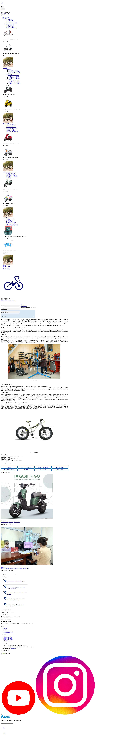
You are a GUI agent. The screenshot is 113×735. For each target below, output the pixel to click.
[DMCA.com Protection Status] (6, 653)
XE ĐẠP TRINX (9, 20)
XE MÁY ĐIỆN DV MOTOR (14, 83)
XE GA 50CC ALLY (10, 130)
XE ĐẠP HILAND (10, 26)
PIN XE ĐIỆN (9, 221)
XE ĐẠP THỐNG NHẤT (11, 23)
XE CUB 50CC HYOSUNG (12, 176)
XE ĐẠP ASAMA (10, 24)
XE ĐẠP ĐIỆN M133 (13, 70)
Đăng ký (7, 13)
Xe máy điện (8, 73)
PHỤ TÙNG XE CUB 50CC (12, 225)
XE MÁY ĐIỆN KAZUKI (14, 82)
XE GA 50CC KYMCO (11, 127)
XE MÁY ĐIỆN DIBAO (13, 80)
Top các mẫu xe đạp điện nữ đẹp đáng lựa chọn (10, 522)
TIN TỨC (5, 265)
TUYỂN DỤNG (6, 266)
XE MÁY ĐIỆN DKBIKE (14, 78)
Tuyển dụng (3, 305)
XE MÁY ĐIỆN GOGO (13, 77)
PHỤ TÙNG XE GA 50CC (11, 224)
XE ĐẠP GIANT (9, 19)
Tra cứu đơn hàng (6, 268)
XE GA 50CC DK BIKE (11, 125)
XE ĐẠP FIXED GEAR (26, 467)
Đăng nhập (3, 13)
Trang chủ (23, 304)
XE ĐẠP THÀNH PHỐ (9, 469)
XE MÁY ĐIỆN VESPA (13, 75)
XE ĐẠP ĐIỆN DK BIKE (14, 71)
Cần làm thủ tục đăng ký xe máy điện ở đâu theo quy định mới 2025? (15, 568)
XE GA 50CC (6, 123)
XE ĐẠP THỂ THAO (43, 467)
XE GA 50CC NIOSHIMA (11, 128)
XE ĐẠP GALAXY (10, 21)
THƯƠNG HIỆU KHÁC (11, 27)
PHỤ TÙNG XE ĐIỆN (11, 222)
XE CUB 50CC (6, 172)
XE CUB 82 (8, 177)
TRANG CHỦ (6, 17)
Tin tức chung (4, 309)
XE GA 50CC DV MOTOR (12, 131)
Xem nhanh (4, 316)
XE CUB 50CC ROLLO (11, 173)
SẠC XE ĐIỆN (9, 220)
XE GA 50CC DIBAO (10, 124)
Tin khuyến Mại (4, 312)
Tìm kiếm (3, 9)
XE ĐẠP (5, 18)
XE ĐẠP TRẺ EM (60, 467)
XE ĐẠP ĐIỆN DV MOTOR (14, 72)
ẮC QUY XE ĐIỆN (10, 219)
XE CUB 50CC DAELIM (11, 175)
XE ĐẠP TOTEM (9, 25)
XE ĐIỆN (5, 68)
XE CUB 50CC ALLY (10, 174)
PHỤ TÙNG (6, 218)
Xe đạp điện (8, 69)
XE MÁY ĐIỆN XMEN (13, 76)
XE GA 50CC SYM (10, 129)
